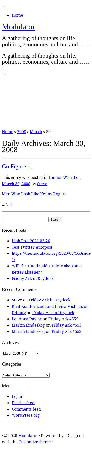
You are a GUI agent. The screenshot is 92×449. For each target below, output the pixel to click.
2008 (21, 131)
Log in (17, 396)
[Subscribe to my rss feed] (3, 425)
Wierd (69, 177)
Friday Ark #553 (66, 325)
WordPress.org (26, 415)
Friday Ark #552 (66, 331)
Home (17, 15)
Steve (42, 183)
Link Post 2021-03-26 (31, 240)
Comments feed (26, 409)
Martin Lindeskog (28, 325)
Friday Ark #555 (63, 319)
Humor (56, 177)
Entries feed (23, 402)
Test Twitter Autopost (32, 247)
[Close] (4, 6)
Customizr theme (35, 442)
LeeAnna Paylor (27, 319)
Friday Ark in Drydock (32, 278)
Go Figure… (17, 166)
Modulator (18, 26)
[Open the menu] (4, 74)
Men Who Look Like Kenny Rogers (34, 193)
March (36, 131)
